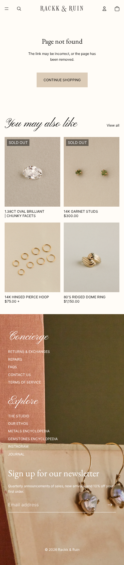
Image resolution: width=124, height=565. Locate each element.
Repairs (15, 359)
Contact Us (19, 375)
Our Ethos (18, 423)
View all (113, 125)
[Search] (19, 8)
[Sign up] (110, 505)
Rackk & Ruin (69, 549)
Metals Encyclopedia (29, 431)
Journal (16, 454)
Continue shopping (62, 80)
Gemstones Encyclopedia (33, 439)
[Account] (104, 8)
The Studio (18, 416)
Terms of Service (24, 382)
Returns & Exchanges (29, 351)
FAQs (12, 367)
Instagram (18, 446)
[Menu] (6, 8)
